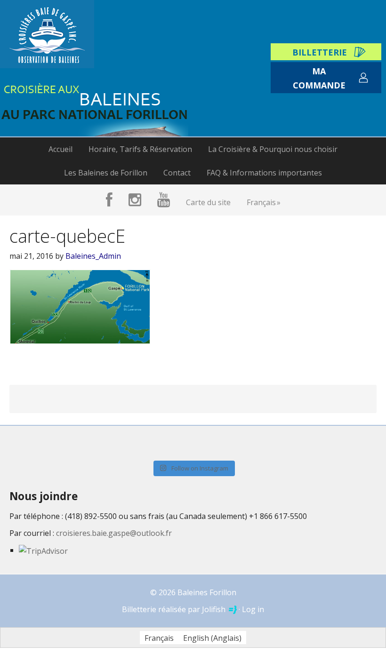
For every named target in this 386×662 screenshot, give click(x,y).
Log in (253, 609)
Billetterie (319, 52)
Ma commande (319, 77)
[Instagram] (134, 199)
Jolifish (214, 609)
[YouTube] (163, 199)
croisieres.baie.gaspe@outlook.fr (114, 533)
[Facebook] (109, 199)
